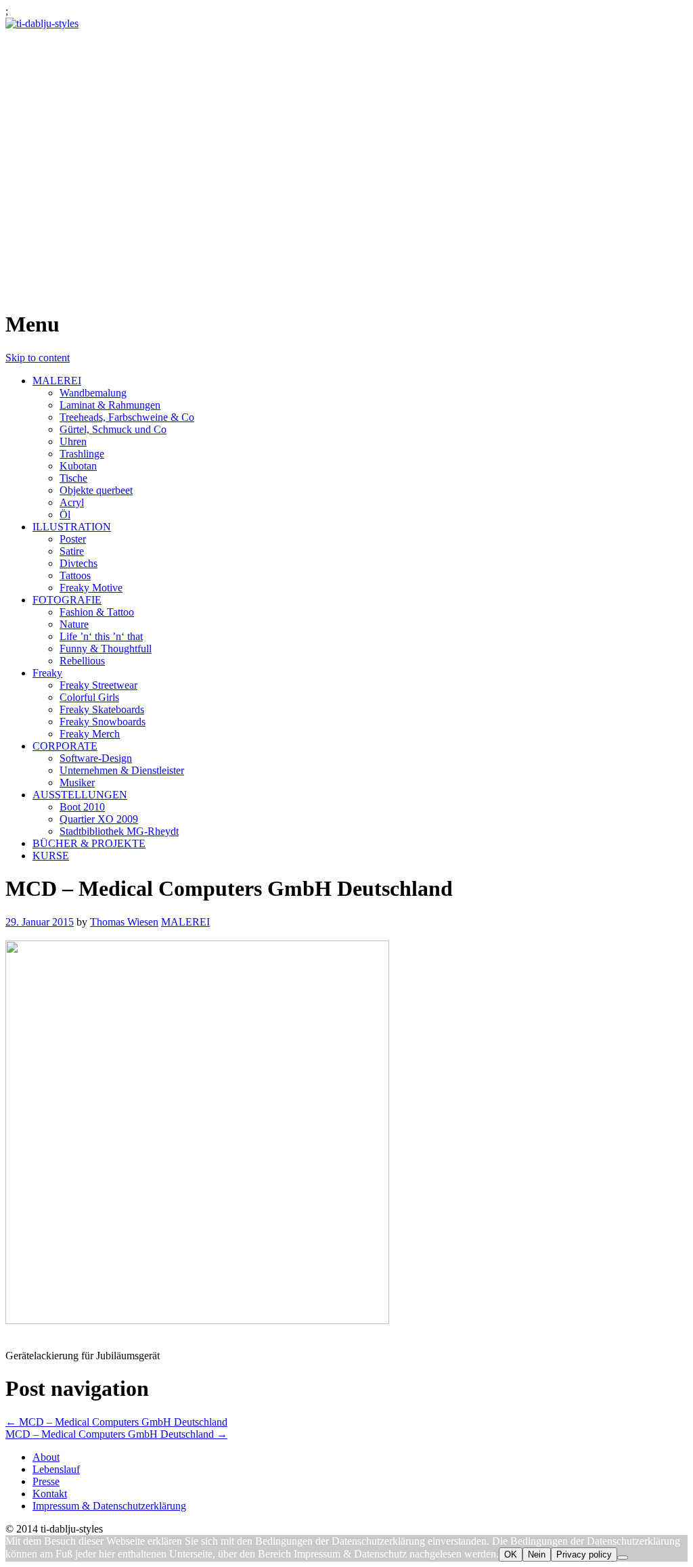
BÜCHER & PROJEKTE (89, 843)
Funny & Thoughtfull (106, 648)
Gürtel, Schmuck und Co (113, 429)
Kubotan (78, 466)
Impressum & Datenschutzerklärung (109, 1506)
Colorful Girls (89, 697)
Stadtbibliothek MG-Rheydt (119, 831)
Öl (65, 514)
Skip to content (37, 357)
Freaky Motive (91, 587)
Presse (46, 1481)
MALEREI (56, 380)
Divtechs (78, 563)
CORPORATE (64, 746)
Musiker (77, 782)
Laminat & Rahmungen (110, 405)
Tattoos (75, 575)
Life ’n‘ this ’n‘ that (101, 636)
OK (510, 1554)
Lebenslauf (56, 1469)
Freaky (47, 673)
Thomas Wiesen (124, 922)
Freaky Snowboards (103, 721)
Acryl (72, 502)
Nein (536, 1554)
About (46, 1457)
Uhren (73, 441)
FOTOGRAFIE (67, 600)
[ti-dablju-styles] (42, 23)
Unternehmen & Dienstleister (122, 770)
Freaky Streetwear (98, 685)
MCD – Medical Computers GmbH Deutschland (116, 1422)
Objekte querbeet (96, 490)
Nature (74, 624)
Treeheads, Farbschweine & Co (127, 417)
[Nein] (622, 1557)
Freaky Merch (90, 734)
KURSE (50, 855)
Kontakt (49, 1493)
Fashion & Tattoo (97, 612)
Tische (73, 478)
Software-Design (96, 758)
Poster (73, 539)
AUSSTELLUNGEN (79, 794)
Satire (72, 551)
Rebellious (82, 660)
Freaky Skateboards (102, 709)
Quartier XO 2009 (99, 819)
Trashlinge (82, 453)
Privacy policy (584, 1554)
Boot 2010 (82, 807)
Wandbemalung (93, 393)
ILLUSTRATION (71, 526)
